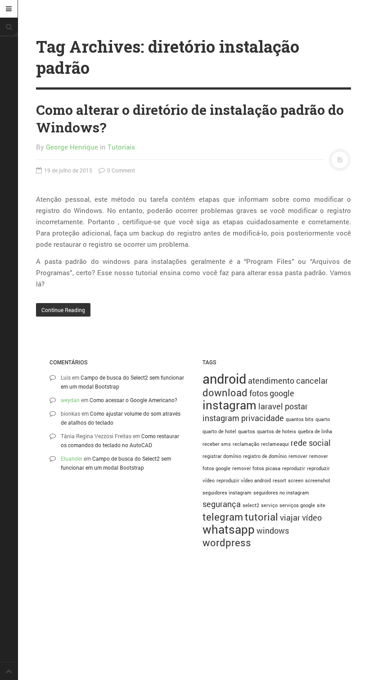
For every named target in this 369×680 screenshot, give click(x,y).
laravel (270, 406)
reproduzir (293, 468)
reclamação (246, 444)
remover (297, 456)
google (282, 393)
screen (295, 480)
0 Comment (120, 170)
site (321, 505)
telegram (222, 516)
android (224, 378)
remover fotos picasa (256, 468)
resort (279, 480)
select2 (251, 505)
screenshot (317, 480)
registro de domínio (265, 456)
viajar (290, 517)
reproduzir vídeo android (243, 480)
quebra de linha (315, 431)
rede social (311, 442)
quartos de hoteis (276, 431)
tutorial (261, 516)
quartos (246, 431)
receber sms (216, 444)
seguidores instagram (227, 493)
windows (272, 530)
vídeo (312, 517)
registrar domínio (221, 456)
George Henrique (72, 146)
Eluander (71, 458)
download (225, 392)
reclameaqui (275, 444)
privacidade (262, 418)
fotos (258, 393)
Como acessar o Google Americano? (133, 399)
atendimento (271, 380)
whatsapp (228, 529)
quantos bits (300, 419)
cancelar (312, 380)
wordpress (226, 542)
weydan (70, 399)
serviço (269, 505)
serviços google (297, 505)
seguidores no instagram (281, 493)
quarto (322, 419)
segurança (221, 504)
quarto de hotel (219, 431)
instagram (229, 405)
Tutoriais (121, 146)
